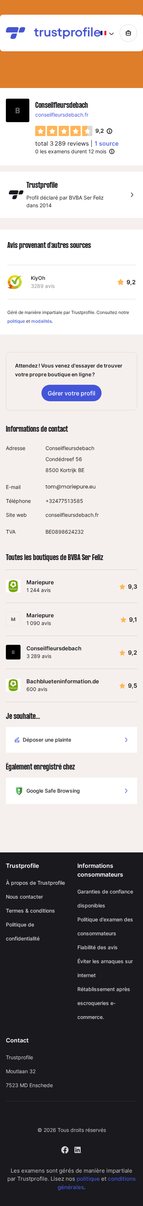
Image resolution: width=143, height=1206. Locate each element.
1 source (106, 143)
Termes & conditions (30, 910)
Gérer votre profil (71, 393)
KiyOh (38, 278)
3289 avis (43, 286)
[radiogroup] (63, 131)
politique (16, 321)
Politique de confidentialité (23, 931)
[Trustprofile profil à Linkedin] (78, 1149)
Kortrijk (68, 470)
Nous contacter (24, 896)
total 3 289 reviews (62, 143)
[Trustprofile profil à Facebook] (65, 1149)
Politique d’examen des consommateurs (105, 926)
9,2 (103, 131)
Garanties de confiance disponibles (105, 898)
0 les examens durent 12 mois (70, 151)
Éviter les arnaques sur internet (105, 968)
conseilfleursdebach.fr (61, 115)
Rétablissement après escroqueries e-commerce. (103, 1003)
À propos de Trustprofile (35, 883)
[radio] (40, 131)
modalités (41, 321)
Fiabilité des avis (97, 947)
